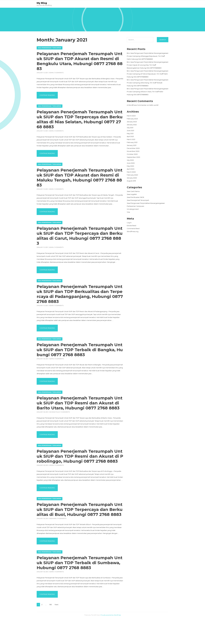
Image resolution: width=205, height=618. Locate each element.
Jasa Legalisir (132, 194)
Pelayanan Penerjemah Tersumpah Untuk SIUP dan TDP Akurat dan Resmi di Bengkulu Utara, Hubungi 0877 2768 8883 (80, 61)
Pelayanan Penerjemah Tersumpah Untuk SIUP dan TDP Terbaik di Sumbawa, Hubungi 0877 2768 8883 (79, 562)
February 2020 (132, 175)
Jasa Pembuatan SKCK (135, 197)
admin (51, 72)
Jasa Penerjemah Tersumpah (49, 48)
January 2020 (132, 178)
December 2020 (133, 148)
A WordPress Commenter (137, 105)
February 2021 (132, 142)
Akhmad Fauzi (54, 412)
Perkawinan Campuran (135, 206)
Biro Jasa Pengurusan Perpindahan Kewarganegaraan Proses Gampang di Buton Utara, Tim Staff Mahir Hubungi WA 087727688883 (147, 91)
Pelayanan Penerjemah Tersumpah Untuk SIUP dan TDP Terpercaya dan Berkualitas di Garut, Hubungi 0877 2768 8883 (80, 236)
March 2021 (131, 139)
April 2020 (130, 169)
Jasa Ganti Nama (133, 191)
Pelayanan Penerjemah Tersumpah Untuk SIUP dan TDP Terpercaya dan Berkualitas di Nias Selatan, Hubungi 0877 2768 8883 (80, 119)
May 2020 (130, 166)
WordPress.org (132, 231)
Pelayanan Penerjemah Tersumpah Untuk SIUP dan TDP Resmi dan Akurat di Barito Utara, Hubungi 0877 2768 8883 (79, 402)
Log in (129, 223)
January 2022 (132, 125)
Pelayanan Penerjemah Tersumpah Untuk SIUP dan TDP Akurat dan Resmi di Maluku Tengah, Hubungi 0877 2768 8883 (79, 178)
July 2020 (130, 160)
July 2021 (130, 127)
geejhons (52, 518)
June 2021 (130, 130)
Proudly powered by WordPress (111, 615)
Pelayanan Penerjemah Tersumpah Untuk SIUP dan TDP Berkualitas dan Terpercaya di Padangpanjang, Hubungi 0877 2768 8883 (80, 294)
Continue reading (49, 95)
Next (56, 604)
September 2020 (133, 157)
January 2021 (131, 145)
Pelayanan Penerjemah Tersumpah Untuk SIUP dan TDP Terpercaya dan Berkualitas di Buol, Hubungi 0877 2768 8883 (80, 509)
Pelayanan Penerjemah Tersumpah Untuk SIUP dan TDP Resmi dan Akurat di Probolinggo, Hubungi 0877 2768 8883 (80, 456)
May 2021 (130, 133)
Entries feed (131, 225)
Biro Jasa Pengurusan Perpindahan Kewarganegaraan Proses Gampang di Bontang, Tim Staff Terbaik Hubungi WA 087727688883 (147, 83)
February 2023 (132, 119)
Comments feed (133, 228)
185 (50, 604)
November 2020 (133, 151)
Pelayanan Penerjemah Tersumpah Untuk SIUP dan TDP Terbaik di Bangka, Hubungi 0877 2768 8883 (80, 349)
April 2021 (130, 136)
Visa (128, 212)
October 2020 (132, 154)
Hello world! (153, 105)
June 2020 (131, 163)
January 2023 (132, 122)
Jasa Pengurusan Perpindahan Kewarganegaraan (146, 203)
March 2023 (131, 116)
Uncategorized (132, 209)
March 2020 (131, 172)
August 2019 (131, 181)
